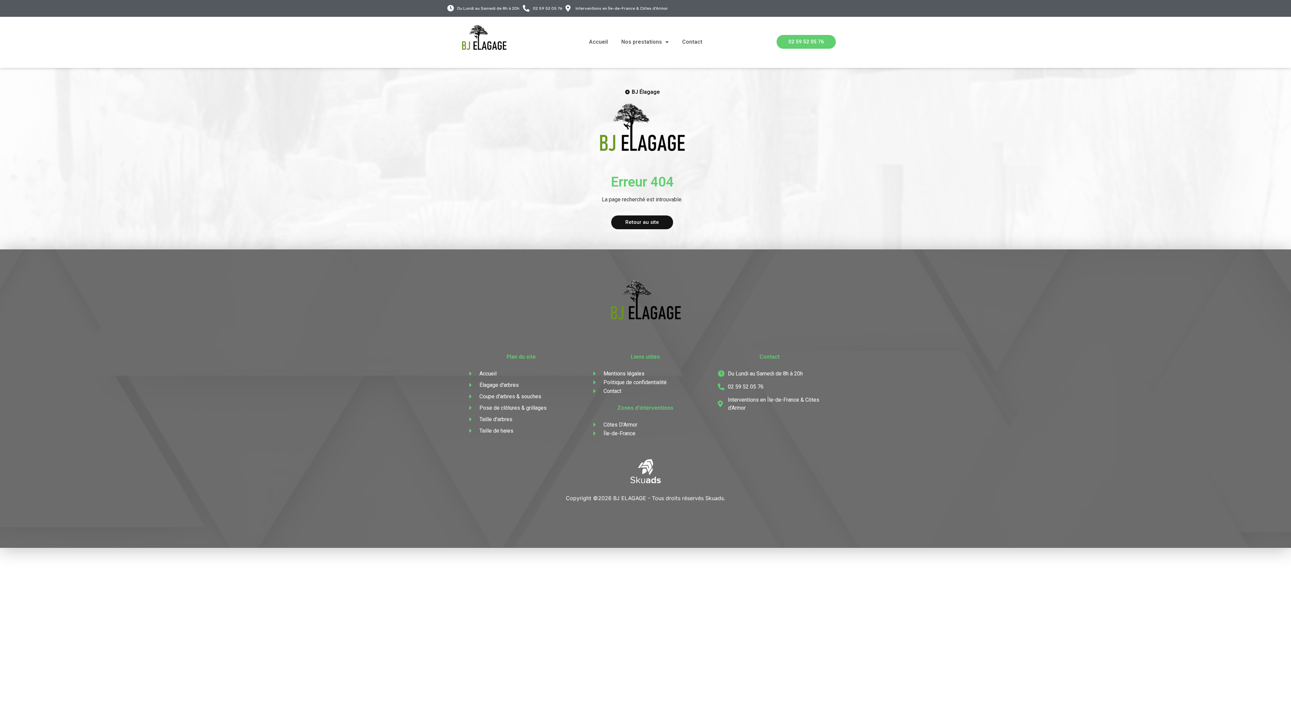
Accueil (598, 42)
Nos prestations (641, 42)
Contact (692, 42)
